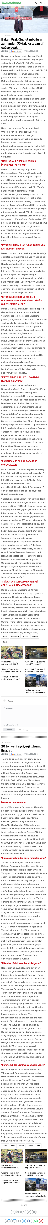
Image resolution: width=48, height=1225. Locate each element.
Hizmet (25, 636)
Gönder (9, 729)
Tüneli (5, 642)
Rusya (5, 1146)
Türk (38, 1146)
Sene (13, 1146)
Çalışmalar (15, 636)
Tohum (21, 1146)
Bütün (5, 636)
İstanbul (35, 636)
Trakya (30, 1146)
